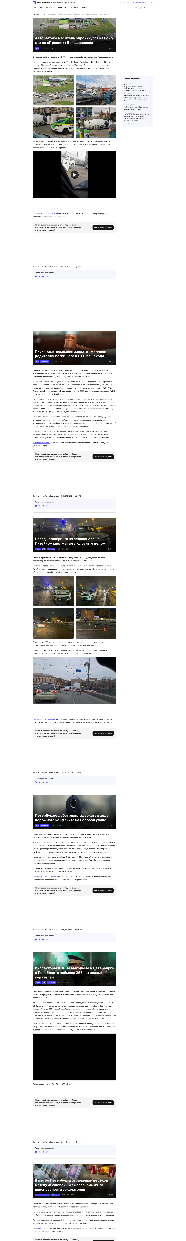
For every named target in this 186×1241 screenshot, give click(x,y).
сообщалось (43, 1228)
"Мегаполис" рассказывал (44, 214)
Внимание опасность (43, 1195)
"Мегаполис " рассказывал (44, 876)
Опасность (74, 7)
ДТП (34, 7)
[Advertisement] (74, 247)
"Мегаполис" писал (41, 443)
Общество (50, 7)
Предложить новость (140, 2)
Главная (36, 15)
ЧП (41, 7)
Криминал (62, 7)
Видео (84, 7)
